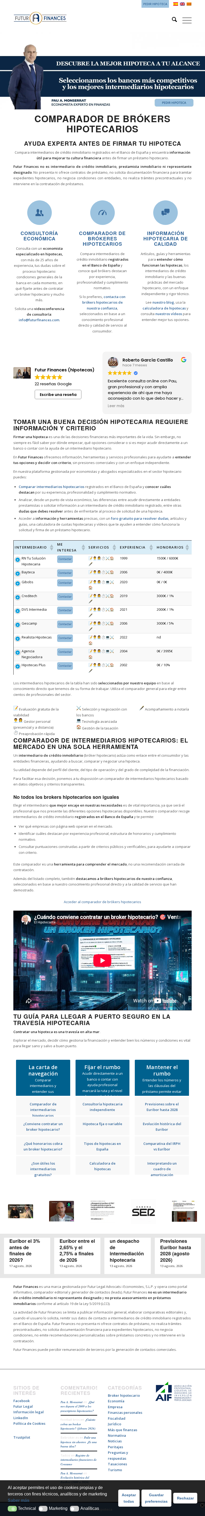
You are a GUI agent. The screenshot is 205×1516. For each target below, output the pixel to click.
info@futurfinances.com (39, 320)
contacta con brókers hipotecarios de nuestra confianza (104, 302)
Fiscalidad (116, 1418)
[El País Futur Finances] (184, 1212)
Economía (116, 1401)
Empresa (115, 1406)
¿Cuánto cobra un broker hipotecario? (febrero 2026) (78, 1424)
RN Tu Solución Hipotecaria (34, 561)
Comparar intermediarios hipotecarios (51, 486)
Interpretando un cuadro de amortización (162, 1169)
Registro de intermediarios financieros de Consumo (79, 1459)
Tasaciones (117, 1464)
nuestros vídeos (168, 313)
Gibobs (27, 582)
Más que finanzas (122, 1429)
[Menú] (184, 20)
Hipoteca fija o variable (102, 1123)
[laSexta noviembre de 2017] (61, 1212)
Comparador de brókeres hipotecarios (102, 238)
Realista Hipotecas (37, 637)
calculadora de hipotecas (164, 308)
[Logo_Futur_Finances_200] (40, 20)
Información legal (28, 1412)
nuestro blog (163, 302)
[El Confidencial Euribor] (102, 1212)
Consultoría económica (39, 236)
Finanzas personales (125, 1412)
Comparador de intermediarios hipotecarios (43, 1110)
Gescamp (29, 623)
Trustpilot (21, 1437)
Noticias (115, 1441)
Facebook (21, 1400)
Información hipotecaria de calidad (165, 238)
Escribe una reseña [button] (58, 394)
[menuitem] (154, 4)
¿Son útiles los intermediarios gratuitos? (43, 1169)
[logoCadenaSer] (143, 1212)
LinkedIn (20, 1417)
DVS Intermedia (34, 609)
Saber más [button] (18, 1500)
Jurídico (114, 1424)
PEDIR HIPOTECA (155, 4)
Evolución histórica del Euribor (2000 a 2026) (75, 1479)
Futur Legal (23, 1406)
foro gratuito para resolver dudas (139, 518)
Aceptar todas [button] (129, 1498)
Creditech (29, 595)
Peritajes (115, 1446)
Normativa (117, 1435)
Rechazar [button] (185, 1498)
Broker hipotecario (124, 1395)
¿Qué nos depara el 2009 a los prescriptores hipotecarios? (77, 1406)
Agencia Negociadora (32, 654)
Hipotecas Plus (34, 664)
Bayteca (28, 572)
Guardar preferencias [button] (156, 1498)
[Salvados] (20, 1212)
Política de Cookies (29, 1423)
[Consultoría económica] (39, 212)
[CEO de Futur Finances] (102, 71)
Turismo (115, 1469)
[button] (12, 1508)
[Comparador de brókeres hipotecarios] (102, 212)
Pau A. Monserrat (71, 1402)
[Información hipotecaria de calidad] (165, 212)
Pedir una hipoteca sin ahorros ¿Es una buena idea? (79, 1441)
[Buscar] (172, 20)
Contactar (65, 559)
